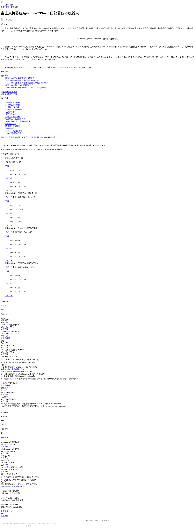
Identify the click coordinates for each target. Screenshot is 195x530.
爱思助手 (9, 128)
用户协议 (51, 137)
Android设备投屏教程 (13, 131)
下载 (7, 166)
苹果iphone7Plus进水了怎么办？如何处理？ (22, 80)
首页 (3, 7)
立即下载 (9, 178)
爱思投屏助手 (10, 124)
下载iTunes (43, 137)
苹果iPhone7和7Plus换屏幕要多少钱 (19, 85)
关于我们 (4, 137)
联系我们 (12, 137)
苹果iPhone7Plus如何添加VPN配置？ (19, 78)
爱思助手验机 (10, 114)
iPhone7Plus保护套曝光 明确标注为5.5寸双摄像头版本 (26, 83)
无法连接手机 (10, 112)
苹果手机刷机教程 (12, 102)
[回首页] (3, 5)
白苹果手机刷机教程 (13, 110)
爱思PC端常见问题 (31, 137)
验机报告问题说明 (12, 126)
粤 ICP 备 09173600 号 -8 (34, 149)
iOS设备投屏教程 (12, 107)
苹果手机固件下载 (12, 117)
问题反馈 (19, 137)
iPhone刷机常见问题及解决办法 (17, 121)
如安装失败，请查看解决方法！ (13, 369)
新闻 (7, 7)
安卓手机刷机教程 (12, 105)
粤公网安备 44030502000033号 (13, 149)
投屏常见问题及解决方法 (15, 119)
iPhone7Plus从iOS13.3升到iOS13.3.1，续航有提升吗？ (26, 88)
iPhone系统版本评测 (13, 133)
